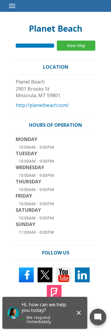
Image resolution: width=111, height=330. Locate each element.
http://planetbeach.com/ (42, 105)
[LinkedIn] (82, 274)
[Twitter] (45, 274)
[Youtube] (63, 274)
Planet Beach (55, 28)
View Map (76, 45)
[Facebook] (26, 274)
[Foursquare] (54, 292)
